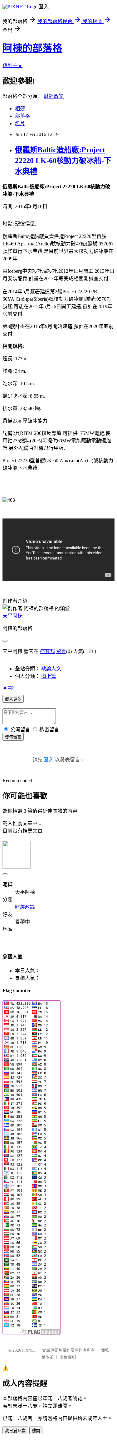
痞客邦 (47, 651)
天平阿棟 (12, 616)
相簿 (20, 108)
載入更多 (13, 699)
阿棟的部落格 (32, 48)
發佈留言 (13, 737)
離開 (36, 1430)
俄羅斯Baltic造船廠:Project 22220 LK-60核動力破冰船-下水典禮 (63, 161)
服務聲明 (68, 1356)
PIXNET (29, 1350)
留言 (61, 651)
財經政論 (54, 96)
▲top (8, 687)
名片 (20, 123)
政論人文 (51, 668)
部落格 (22, 116)
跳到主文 (12, 65)
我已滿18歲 (15, 1430)
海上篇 (48, 676)
